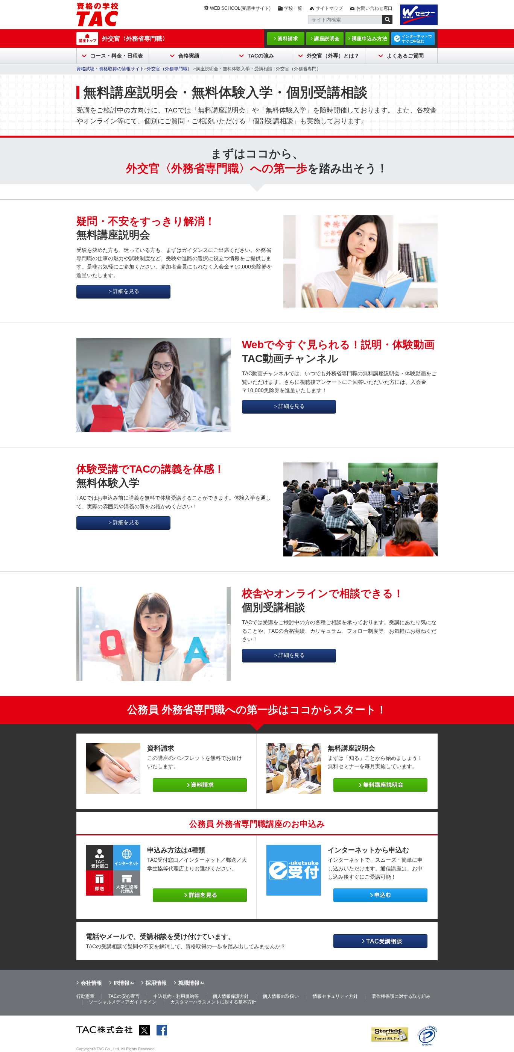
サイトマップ (329, 8)
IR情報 (121, 983)
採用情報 (156, 983)
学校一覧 (293, 8)
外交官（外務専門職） (170, 68)
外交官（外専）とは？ (333, 56)
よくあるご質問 (405, 56)
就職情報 (188, 983)
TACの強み (261, 56)
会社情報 (91, 983)
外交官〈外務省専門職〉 (135, 38)
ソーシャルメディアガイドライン (123, 1002)
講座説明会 (327, 38)
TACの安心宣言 (124, 996)
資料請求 (288, 38)
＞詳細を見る (123, 291)
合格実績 (188, 56)
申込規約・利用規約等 (176, 996)
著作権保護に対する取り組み (401, 996)
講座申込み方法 (370, 38)
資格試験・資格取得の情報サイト (110, 68)
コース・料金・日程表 (116, 56)
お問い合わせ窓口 (374, 8)
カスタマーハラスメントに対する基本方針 (213, 1002)
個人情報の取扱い (281, 996)
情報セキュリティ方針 (335, 996)
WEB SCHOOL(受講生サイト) (240, 8)
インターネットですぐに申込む (417, 38)
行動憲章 (85, 996)
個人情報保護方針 (231, 996)
